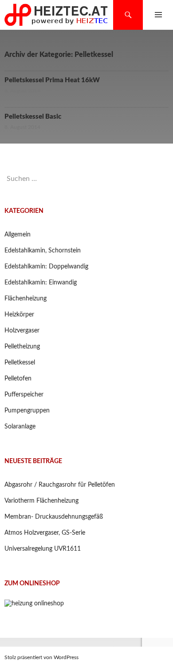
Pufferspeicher (23, 395)
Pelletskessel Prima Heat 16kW (52, 80)
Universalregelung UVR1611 (42, 549)
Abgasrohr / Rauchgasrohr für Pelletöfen (59, 485)
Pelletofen (17, 379)
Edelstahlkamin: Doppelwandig (46, 267)
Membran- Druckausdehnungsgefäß (53, 517)
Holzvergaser (21, 331)
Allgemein (17, 235)
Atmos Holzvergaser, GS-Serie (44, 533)
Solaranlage (19, 427)
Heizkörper (19, 315)
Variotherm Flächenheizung (41, 501)
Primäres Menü (158, 15)
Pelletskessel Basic (32, 116)
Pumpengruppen (27, 411)
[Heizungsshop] (34, 603)
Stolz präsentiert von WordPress (41, 657)
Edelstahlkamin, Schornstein (42, 251)
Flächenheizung (25, 299)
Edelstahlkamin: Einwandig (40, 283)
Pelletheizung (22, 347)
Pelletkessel (19, 363)
